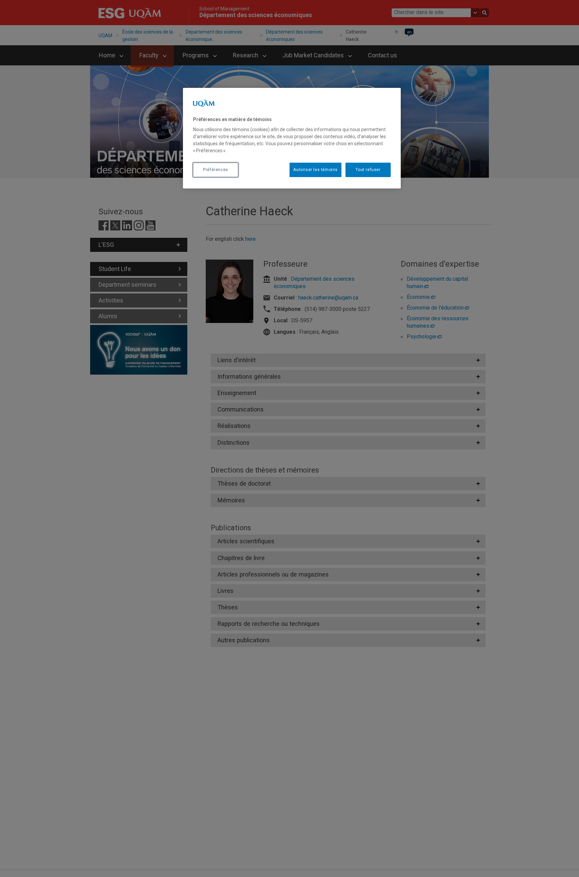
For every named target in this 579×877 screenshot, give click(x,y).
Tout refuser (368, 169)
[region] (292, 138)
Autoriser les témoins (315, 169)
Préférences (215, 169)
